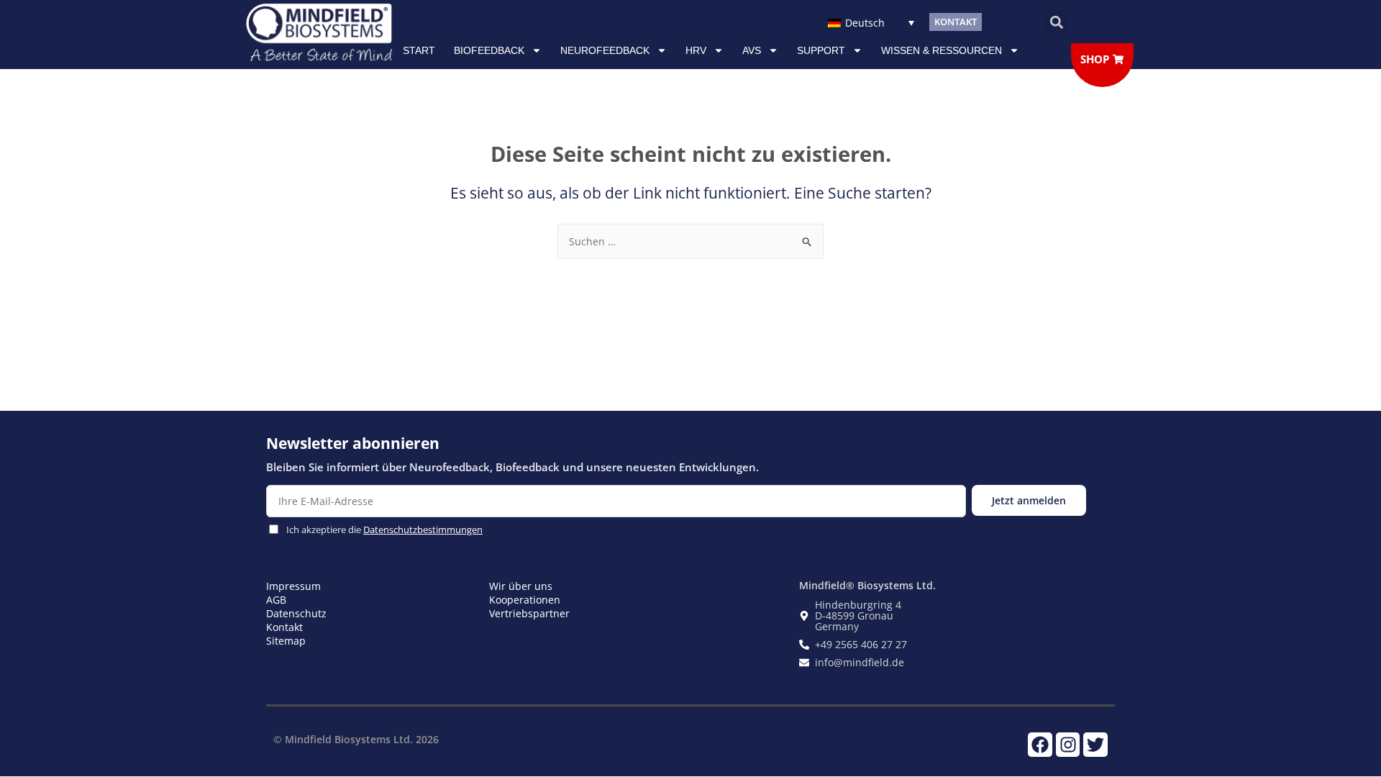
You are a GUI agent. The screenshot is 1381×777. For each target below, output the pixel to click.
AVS (751, 50)
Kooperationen (524, 599)
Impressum (293, 586)
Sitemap (286, 641)
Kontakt (284, 627)
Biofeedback (489, 50)
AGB (276, 599)
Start (419, 50)
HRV (695, 50)
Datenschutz (296, 613)
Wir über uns (520, 586)
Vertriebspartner (529, 613)
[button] (1056, 22)
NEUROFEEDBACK (605, 50)
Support (821, 50)
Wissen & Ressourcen (941, 50)
